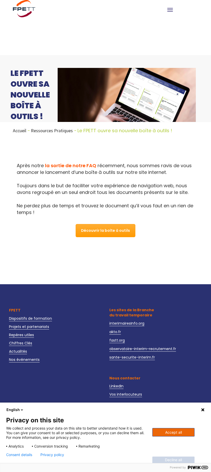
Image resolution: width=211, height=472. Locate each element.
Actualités (18, 351)
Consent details (19, 455)
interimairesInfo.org (126, 323)
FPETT (15, 310)
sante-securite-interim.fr (132, 357)
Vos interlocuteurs (125, 394)
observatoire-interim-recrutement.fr (142, 348)
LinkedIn (116, 386)
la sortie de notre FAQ (70, 165)
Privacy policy (52, 455)
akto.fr (115, 331)
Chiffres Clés (20, 343)
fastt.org (117, 340)
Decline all (173, 460)
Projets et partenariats (29, 326)
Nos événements (24, 359)
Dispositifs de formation (30, 318)
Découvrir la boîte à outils (105, 230)
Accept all (173, 432)
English (13, 409)
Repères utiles (21, 334)
